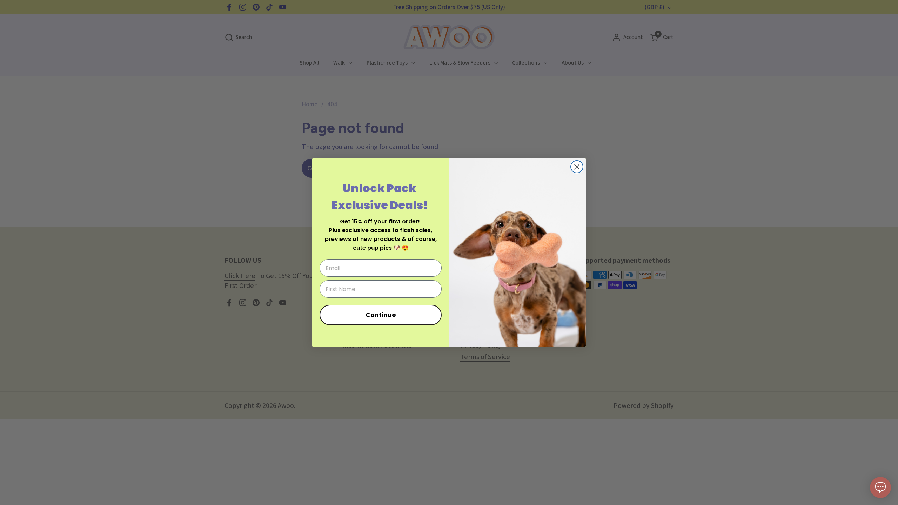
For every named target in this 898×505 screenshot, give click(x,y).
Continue (381, 314)
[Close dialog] (577, 167)
